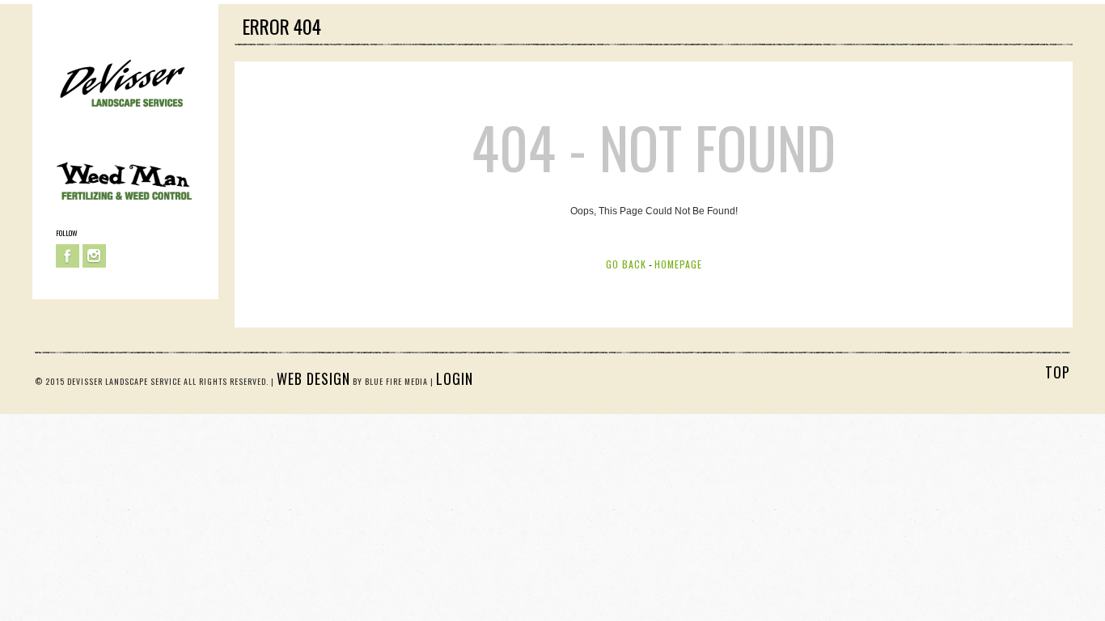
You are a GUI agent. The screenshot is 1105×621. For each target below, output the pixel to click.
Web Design (313, 378)
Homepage (678, 264)
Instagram (94, 256)
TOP (1057, 371)
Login (454, 378)
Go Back (626, 264)
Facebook (67, 256)
